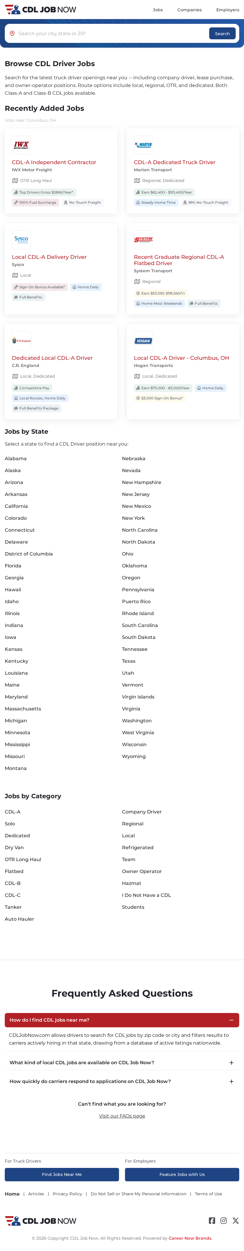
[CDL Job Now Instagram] (223, 1221)
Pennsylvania (138, 589)
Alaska (13, 470)
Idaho (12, 601)
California (16, 506)
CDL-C (13, 895)
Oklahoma (134, 566)
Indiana (14, 625)
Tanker (13, 907)
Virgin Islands (138, 697)
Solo (10, 824)
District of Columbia (29, 554)
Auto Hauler (19, 919)
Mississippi (17, 744)
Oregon (131, 578)
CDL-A (13, 812)
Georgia (14, 578)
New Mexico (136, 506)
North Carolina (140, 530)
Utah (128, 673)
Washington (137, 720)
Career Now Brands (190, 1238)
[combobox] (113, 33)
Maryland (16, 697)
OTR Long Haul (23, 859)
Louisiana (16, 673)
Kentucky (16, 661)
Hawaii (13, 589)
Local (128, 835)
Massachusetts (23, 709)
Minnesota (17, 732)
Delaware (16, 542)
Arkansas (16, 494)
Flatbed (14, 871)
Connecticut (20, 530)
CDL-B (13, 883)
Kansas (13, 649)
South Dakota (139, 637)
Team (128, 859)
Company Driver (142, 812)
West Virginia (138, 732)
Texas (128, 661)
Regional (132, 824)
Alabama (16, 458)
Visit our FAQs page (122, 1116)
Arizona (14, 482)
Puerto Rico (136, 601)
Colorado (16, 518)
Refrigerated (138, 847)
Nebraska (134, 458)
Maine (12, 685)
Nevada (131, 470)
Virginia (131, 709)
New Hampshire (141, 482)
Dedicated (17, 835)
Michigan (16, 720)
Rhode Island (138, 613)
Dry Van (14, 847)
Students (133, 907)
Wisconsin (134, 744)
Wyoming (134, 756)
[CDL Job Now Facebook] (212, 1221)
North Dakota (138, 542)
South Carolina (140, 625)
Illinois (12, 613)
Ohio (127, 554)
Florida (13, 566)
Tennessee (135, 649)
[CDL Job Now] (40, 1221)
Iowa (10, 637)
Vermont (132, 685)
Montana (16, 768)
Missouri (15, 756)
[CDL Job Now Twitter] (235, 1221)
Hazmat (131, 883)
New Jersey (136, 494)
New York (133, 518)
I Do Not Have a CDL (146, 895)
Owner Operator (142, 871)
